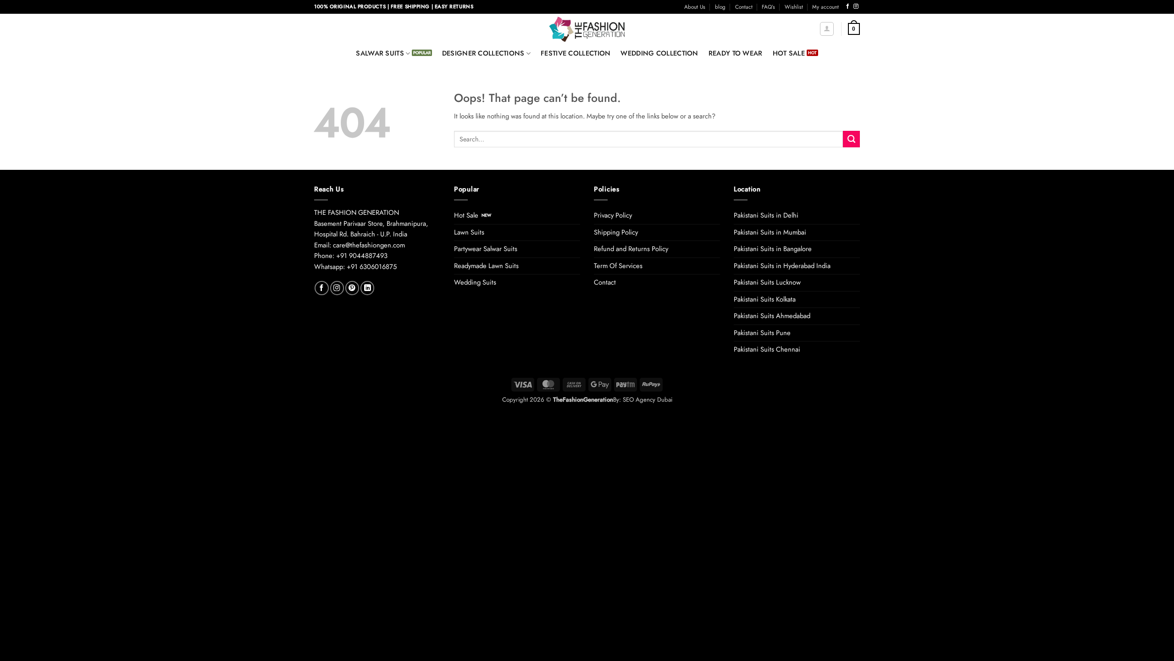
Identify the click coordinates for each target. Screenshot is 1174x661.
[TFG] (587, 29)
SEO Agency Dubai (647, 399)
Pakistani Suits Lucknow (767, 282)
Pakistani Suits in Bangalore (773, 249)
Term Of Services (618, 266)
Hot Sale (466, 215)
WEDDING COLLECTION (659, 53)
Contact (744, 7)
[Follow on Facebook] (847, 6)
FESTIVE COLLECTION (575, 53)
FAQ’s (768, 7)
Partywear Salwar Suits (485, 249)
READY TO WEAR (736, 53)
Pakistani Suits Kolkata (765, 299)
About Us (694, 7)
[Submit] (851, 139)
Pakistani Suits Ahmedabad (772, 316)
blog (720, 7)
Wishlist (794, 7)
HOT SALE (789, 53)
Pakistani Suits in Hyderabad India (782, 266)
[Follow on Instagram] (855, 6)
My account (825, 7)
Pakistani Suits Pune (762, 333)
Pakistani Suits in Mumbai (770, 232)
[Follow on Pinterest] (352, 288)
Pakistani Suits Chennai (767, 349)
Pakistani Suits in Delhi (766, 215)
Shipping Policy (616, 232)
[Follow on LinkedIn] (367, 288)
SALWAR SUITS (380, 53)
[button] (826, 28)
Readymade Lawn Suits (486, 266)
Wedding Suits (475, 282)
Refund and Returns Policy (631, 249)
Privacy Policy (613, 215)
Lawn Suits (469, 232)
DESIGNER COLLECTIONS (483, 53)
